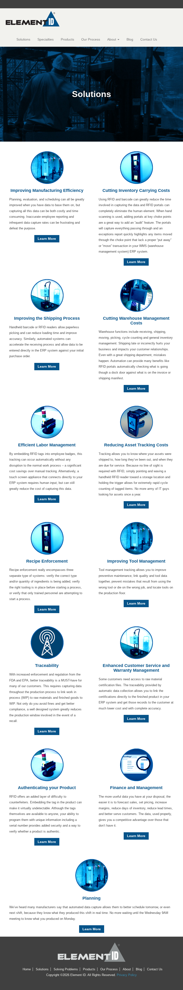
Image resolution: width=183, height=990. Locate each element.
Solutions (23, 39)
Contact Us (148, 39)
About (112, 39)
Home (27, 969)
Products (67, 39)
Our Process (90, 39)
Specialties (45, 39)
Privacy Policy (127, 975)
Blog (130, 39)
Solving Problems (66, 969)
